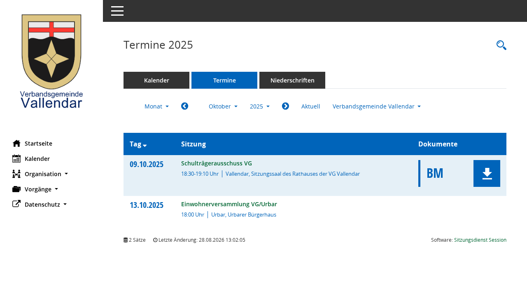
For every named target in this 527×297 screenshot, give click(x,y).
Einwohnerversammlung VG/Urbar (229, 204)
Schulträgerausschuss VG (216, 163)
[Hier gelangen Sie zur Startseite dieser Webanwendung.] (51, 66)
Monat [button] (154, 106)
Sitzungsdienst (480, 239)
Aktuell (310, 106)
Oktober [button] (221, 106)
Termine (224, 80)
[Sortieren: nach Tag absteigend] (145, 143)
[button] (51, 174)
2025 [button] (257, 106)
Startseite (38, 143)
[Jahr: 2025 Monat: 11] (285, 106)
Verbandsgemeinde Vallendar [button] (374, 106)
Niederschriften (292, 80)
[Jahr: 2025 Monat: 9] (184, 106)
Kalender (37, 159)
